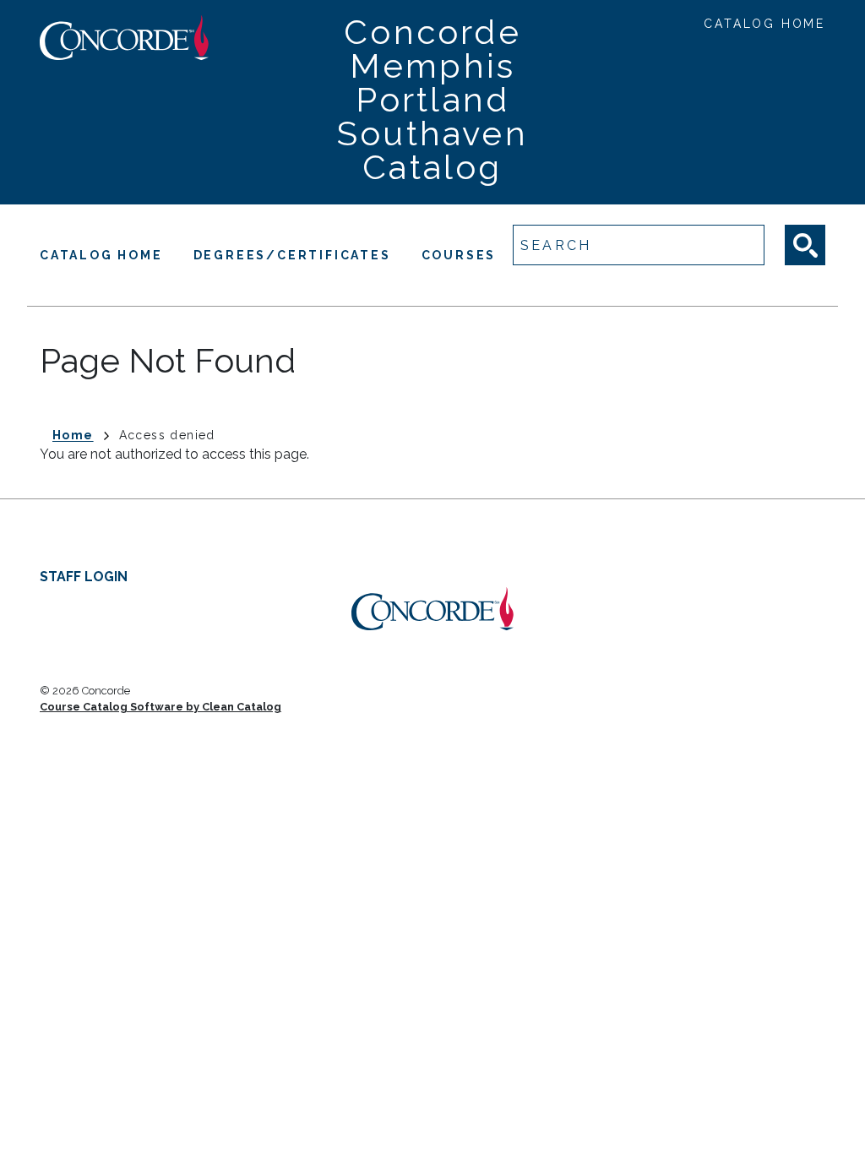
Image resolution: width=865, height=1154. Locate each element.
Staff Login (84, 577)
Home (73, 435)
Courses (459, 255)
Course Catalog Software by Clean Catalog (160, 706)
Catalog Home (764, 23)
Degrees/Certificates (292, 255)
